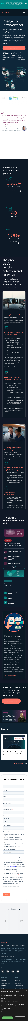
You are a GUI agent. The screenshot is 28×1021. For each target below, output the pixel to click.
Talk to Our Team (14, 48)
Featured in (14, 909)
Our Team (18, 983)
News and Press (5, 983)
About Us (17, 980)
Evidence (3, 985)
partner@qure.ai (13, 675)
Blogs (2, 988)
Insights (3, 980)
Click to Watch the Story (11, 701)
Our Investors (19, 985)
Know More (5, 757)
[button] (14, 1015)
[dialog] (14, 1005)
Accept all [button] (7, 1018)
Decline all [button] (20, 1018)
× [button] (26, 990)
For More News (18, 763)
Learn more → (11, 363)
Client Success (19, 988)
